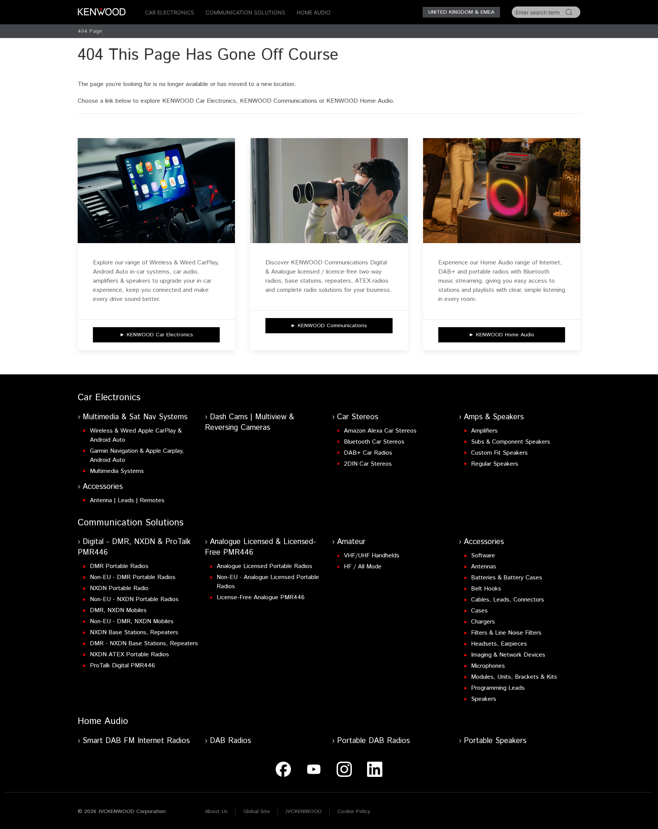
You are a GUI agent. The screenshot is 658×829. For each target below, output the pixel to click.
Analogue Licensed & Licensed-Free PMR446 (260, 547)
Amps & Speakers (494, 417)
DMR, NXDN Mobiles (118, 610)
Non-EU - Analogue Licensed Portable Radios (268, 582)
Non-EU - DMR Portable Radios (133, 577)
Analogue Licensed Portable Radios (264, 566)
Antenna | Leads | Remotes (127, 500)
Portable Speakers (495, 740)
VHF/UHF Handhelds (371, 555)
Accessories (103, 486)
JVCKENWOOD (304, 811)
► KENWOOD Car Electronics (156, 335)
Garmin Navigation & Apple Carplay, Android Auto (137, 456)
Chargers (483, 621)
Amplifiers (484, 430)
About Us (216, 811)
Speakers (483, 699)
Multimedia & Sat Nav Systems (135, 417)
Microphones (488, 666)
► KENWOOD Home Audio (501, 335)
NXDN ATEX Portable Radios (129, 654)
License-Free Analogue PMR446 (261, 597)
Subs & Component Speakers (510, 442)
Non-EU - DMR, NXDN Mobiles (132, 621)
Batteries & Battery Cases (506, 577)
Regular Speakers (494, 464)
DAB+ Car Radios (368, 453)
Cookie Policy (353, 811)
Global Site (256, 811)
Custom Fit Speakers (499, 453)
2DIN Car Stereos (368, 464)
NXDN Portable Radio (119, 588)
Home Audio (314, 12)
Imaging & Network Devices (508, 655)
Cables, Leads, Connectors (507, 599)
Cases (479, 610)
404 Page (90, 31)
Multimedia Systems (117, 471)
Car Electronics (169, 12)
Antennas (483, 566)
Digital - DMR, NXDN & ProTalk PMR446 (134, 547)
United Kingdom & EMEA (461, 12)
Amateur (351, 541)
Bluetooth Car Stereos (374, 442)
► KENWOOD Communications (329, 325)
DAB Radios (230, 740)
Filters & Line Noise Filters (506, 633)
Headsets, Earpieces (499, 644)
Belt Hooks (486, 588)
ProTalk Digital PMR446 (122, 665)
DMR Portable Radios (119, 566)
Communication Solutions (245, 12)
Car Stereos (357, 417)
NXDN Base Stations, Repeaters (134, 632)
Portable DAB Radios (373, 740)
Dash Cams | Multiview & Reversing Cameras (249, 422)
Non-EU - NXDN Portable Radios (134, 599)
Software (483, 555)
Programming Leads (498, 688)
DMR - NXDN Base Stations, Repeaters (144, 643)
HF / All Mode (363, 566)
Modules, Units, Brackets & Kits (514, 677)
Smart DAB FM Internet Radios (136, 740)
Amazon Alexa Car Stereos (380, 430)
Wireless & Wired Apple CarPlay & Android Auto (136, 435)
